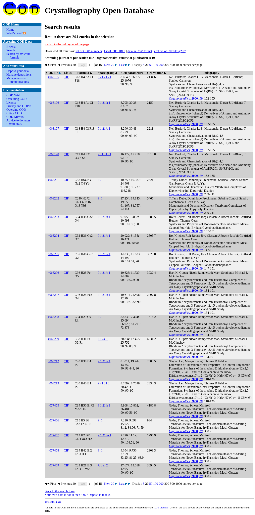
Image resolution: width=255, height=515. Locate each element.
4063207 (53, 294)
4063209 (53, 339)
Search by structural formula (18, 55)
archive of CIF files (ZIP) (170, 51)
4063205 (53, 254)
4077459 (53, 465)
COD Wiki (13, 95)
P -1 (100, 180)
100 (155, 64)
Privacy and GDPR (18, 106)
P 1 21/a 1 (104, 102)
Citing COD (14, 113)
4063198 (53, 154)
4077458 (53, 450)
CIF (66, 77)
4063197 (53, 128)
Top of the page (53, 501)
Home (10, 29)
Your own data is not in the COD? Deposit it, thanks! (78, 494)
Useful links (14, 124)
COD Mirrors (15, 116)
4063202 (53, 198)
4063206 (53, 272)
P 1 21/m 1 (104, 435)
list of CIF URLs (114, 51)
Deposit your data (17, 71)
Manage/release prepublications (17, 79)
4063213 (53, 383)
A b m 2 (103, 465)
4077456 (53, 420)
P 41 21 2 (104, 383)
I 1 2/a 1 (103, 339)
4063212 (53, 361)
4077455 (53, 405)
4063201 (53, 180)
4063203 (53, 217)
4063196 (53, 102)
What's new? (14, 33)
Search (10, 50)
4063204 (53, 235)
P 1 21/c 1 (104, 128)
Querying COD (16, 109)
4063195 (53, 77)
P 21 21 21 (104, 77)
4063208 (53, 317)
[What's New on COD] (24, 33)
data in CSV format (140, 51)
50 (150, 64)
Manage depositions (18, 74)
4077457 (53, 435)
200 (161, 64)
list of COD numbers (89, 51)
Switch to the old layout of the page (67, 44)
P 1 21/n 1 (104, 217)
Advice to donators (18, 120)
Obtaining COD (16, 99)
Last (122, 64)
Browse (11, 46)
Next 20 (109, 64)
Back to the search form (60, 491)
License (11, 102)
